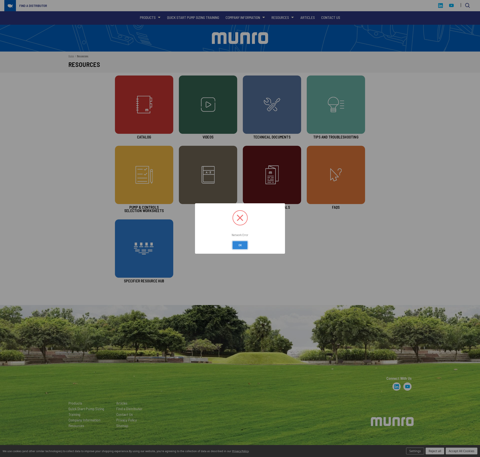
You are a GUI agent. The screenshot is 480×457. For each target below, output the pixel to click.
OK (240, 245)
